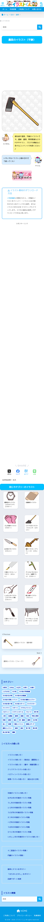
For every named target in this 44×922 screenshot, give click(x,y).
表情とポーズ (30, 724)
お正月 (18, 687)
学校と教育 (35, 716)
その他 (14, 691)
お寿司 (5, 687)
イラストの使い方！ (15, 755)
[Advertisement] (22, 67)
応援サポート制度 (14, 879)
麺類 (13, 732)
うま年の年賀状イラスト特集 (19, 827)
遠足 (22, 728)
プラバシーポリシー (24, 915)
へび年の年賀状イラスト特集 (19, 822)
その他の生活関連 (20, 696)
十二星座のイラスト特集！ (18, 850)
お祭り (25, 687)
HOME (23, 910)
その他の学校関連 (24, 691)
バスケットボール (17, 712)
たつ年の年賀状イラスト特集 (19, 817)
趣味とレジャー (7, 728)
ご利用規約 (11, 198)
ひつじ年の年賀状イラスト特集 (19, 832)
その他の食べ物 (7, 704)
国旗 (22, 716)
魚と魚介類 (6, 732)
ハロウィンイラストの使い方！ (19, 774)
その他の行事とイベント (10, 700)
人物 (4, 716)
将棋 (4, 720)
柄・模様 (22, 720)
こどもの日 (6, 691)
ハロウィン (6, 712)
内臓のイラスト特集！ (16, 855)
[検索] (39, 27)
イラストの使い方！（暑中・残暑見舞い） (24, 764)
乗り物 (36, 712)
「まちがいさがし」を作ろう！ (19, 874)
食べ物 (28, 728)
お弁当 (12, 687)
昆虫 (15, 720)
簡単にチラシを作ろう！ (17, 869)
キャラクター (31, 704)
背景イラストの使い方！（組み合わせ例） (24, 779)
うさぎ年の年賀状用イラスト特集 (20, 812)
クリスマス (6, 708)
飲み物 (35, 728)
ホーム (4, 9)
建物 (9, 720)
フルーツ (28, 712)
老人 (4, 724)
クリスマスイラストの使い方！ (19, 769)
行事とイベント (18, 724)
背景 (9, 724)
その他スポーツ (19, 704)
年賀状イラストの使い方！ (18, 793)
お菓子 (32, 687)
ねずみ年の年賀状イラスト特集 (19, 798)
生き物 (35, 720)
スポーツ (15, 708)
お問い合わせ (37, 9)
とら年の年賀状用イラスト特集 (19, 807)
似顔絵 (10, 716)
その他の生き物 (7, 696)
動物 (16, 716)
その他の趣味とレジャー (27, 700)
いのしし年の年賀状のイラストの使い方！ (24, 837)
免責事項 (37, 915)
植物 (29, 720)
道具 (14, 480)
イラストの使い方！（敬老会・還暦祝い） (24, 760)
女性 (27, 716)
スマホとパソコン (26, 708)
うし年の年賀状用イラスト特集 (19, 803)
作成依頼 (13, 9)
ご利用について (24, 9)
